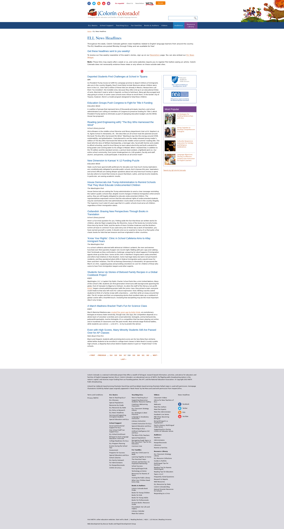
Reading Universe (165, 519)
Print (108, 3)
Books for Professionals (140, 500)
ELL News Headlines (116, 412)
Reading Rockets (136, 519)
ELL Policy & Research (117, 410)
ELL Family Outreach (116, 460)
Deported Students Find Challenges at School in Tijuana (117, 76)
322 (147, 355)
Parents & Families (160, 448)
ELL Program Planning (117, 443)
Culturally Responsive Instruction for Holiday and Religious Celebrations (185, 144)
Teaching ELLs (122, 25)
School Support (106, 25)
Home (89, 31)
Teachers (157, 437)
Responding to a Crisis (162, 493)
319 (133, 355)
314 (111, 355)
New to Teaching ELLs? (117, 398)
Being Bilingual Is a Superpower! (161, 422)
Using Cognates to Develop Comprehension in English (186, 129)
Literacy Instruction (139, 421)
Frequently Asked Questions (164, 477)
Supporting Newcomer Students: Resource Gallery (141, 401)
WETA (149, 3)
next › (155, 355)
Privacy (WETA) (92, 398)
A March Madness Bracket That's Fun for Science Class (117, 306)
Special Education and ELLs (119, 419)
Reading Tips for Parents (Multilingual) (162, 468)
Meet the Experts (160, 409)
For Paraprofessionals (117, 465)
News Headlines (184, 395)
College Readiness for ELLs (119, 441)
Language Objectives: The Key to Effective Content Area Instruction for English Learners (186, 157)
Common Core (137, 446)
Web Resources (159, 482)
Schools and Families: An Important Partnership (141, 462)
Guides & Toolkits (160, 461)
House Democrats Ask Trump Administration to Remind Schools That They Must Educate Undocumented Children (121, 183)
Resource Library (191, 25)
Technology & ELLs (138, 428)
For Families (136, 25)
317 (125, 355)
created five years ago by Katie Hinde (125, 312)
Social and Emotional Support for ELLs (116, 426)
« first (92, 355)
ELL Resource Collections (163, 458)
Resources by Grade (116, 405)
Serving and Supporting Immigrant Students (117, 416)
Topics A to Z (158, 474)
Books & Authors (151, 25)
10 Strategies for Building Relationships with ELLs (185, 116)
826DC (90, 288)
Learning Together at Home (141, 457)
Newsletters (139, 3)
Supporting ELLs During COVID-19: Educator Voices (163, 430)
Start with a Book (122, 519)
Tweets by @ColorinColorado (174, 170)
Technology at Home (139, 471)
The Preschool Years (139, 459)
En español (119, 3)
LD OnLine (153, 519)
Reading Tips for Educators (163, 472)
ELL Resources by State (117, 408)
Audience (179, 25)
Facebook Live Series (161, 414)
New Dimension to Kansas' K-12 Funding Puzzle (113, 160)
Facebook (89, 3)
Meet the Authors (138, 513)
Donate (160, 3)
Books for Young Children (141, 493)
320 (138, 355)
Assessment (113, 450)
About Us (129, 3)
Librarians (157, 445)
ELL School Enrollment (117, 434)
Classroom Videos (160, 398)
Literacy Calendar (138, 511)
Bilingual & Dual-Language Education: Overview (118, 437)
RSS (99, 3)
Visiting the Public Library (141, 478)
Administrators (159, 440)
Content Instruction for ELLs (142, 423)
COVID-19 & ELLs (115, 468)
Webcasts (157, 404)
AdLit (146, 519)
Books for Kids (137, 495)
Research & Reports (161, 479)
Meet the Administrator (162, 412)
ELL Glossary (113, 400)
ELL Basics (92, 25)
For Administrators (116, 462)
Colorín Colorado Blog (162, 487)
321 (143, 355)
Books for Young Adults (140, 498)
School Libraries (115, 457)
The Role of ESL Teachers (141, 435)
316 (120, 355)
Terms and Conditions (95, 395)
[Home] (114, 14)
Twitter (94, 3)
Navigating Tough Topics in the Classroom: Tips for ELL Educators (141, 442)
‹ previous (101, 355)
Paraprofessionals (160, 442)
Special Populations (116, 403)
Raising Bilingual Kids (139, 468)
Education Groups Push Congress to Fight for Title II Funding (119, 102)
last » (123, 359)
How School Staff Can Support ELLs (117, 431)
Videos (164, 25)
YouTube (103, 3)
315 (115, 355)
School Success (137, 466)
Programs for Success (117, 453)
